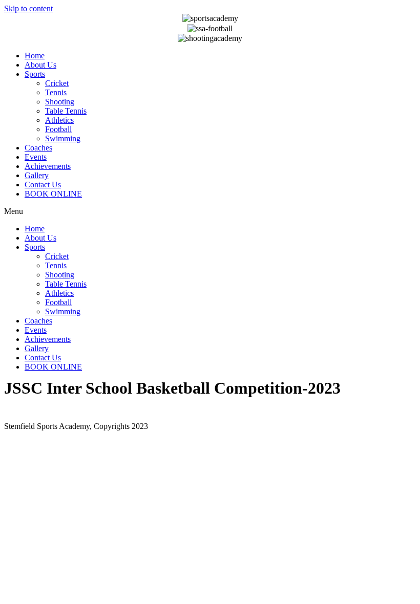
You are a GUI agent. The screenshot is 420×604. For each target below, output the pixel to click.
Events (36, 157)
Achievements (48, 166)
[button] (210, 211)
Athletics (59, 120)
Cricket (57, 83)
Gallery (37, 175)
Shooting (59, 101)
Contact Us (43, 184)
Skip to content (28, 8)
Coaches (38, 147)
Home (35, 55)
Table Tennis (66, 110)
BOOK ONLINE (53, 193)
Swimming (62, 138)
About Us (40, 64)
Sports (35, 74)
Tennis (56, 92)
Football (58, 129)
